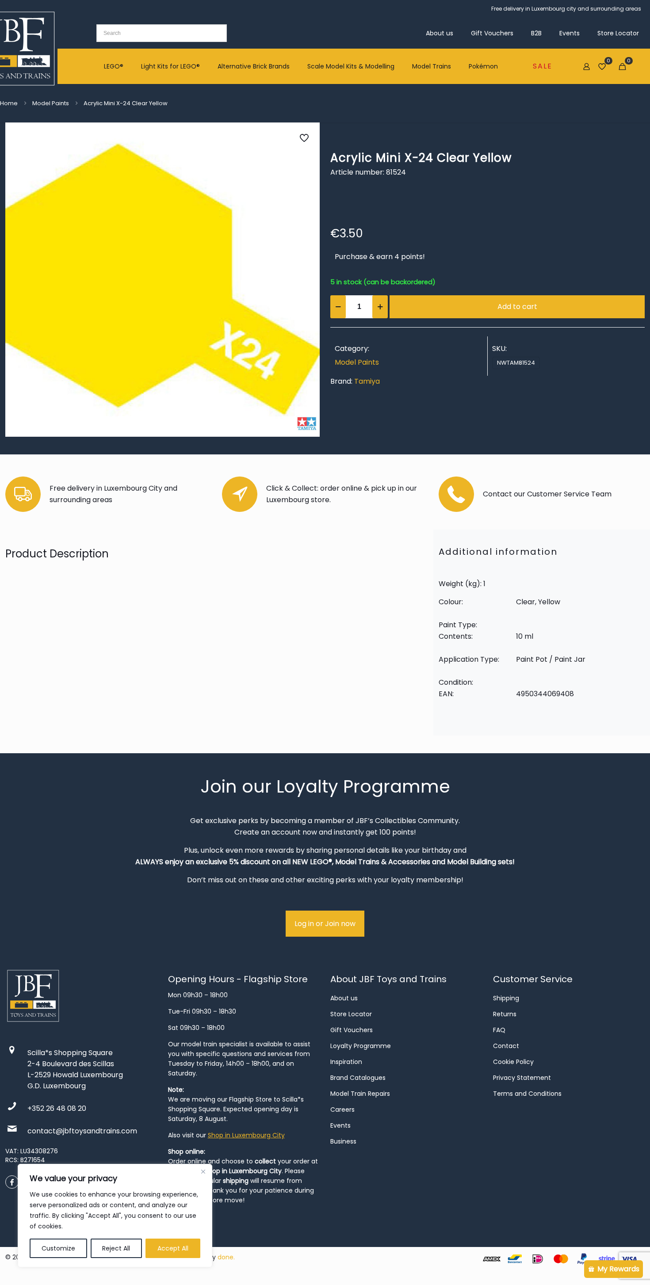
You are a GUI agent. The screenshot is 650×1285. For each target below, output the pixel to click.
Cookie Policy (513, 1061)
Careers (342, 1109)
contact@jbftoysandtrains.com (82, 1131)
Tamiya (367, 381)
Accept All (172, 1248)
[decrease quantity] (338, 306)
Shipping (506, 998)
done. (226, 1257)
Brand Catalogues (358, 1077)
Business (343, 1141)
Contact (506, 1045)
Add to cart (517, 306)
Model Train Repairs (360, 1093)
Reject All (116, 1248)
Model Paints (50, 103)
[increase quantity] (380, 306)
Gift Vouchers (351, 1030)
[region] (115, 1215)
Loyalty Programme (360, 1045)
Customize (58, 1248)
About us (344, 998)
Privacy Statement (522, 1077)
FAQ (499, 1030)
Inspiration (346, 1061)
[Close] (203, 1171)
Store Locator (351, 1014)
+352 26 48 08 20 (56, 1108)
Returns (504, 1014)
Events (340, 1125)
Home (9, 103)
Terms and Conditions (527, 1093)
